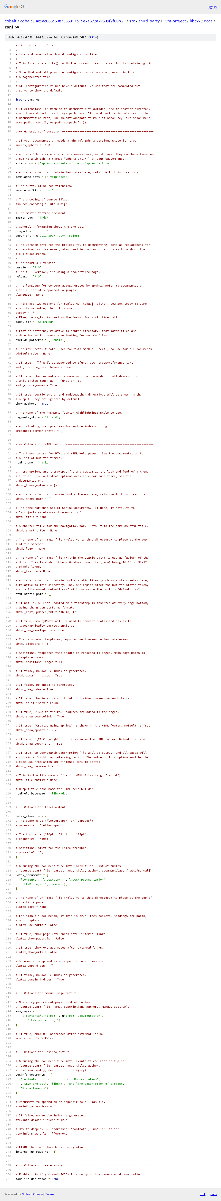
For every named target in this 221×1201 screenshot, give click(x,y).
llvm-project (174, 21)
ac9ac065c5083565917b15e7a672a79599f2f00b (78, 21)
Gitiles (26, 1194)
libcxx (195, 21)
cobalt (11, 21)
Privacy (38, 1194)
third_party (149, 21)
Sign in (212, 7)
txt (202, 1194)
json (213, 1194)
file (93, 37)
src (132, 21)
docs (208, 21)
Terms (49, 1194)
